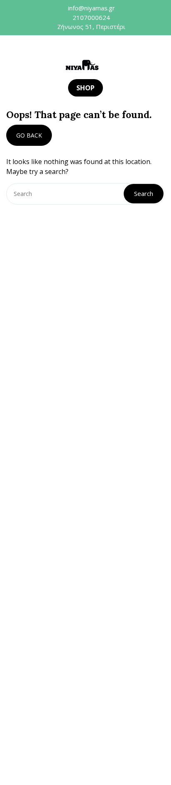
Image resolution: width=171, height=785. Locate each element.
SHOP (85, 87)
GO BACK (29, 135)
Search (143, 193)
